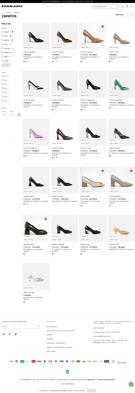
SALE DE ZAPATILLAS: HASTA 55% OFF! (60, 331)
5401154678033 (98, 328)
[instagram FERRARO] (4, 334)
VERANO (50, 335)
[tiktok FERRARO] (16, 334)
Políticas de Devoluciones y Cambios (59, 347)
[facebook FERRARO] (10, 334)
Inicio (3, 12)
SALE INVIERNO (52, 327)
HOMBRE (50, 339)
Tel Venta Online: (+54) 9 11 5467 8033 (106, 332)
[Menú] (131, 6)
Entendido (91, 390)
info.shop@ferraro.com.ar (102, 336)
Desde (4, 111)
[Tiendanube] (67, 384)
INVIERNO (9, 12)
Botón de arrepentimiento (106, 380)
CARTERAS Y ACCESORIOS (56, 343)
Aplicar (19, 114)
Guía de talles (51, 351)
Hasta (11, 111)
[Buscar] (117, 6)
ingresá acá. (91, 380)
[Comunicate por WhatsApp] (131, 384)
